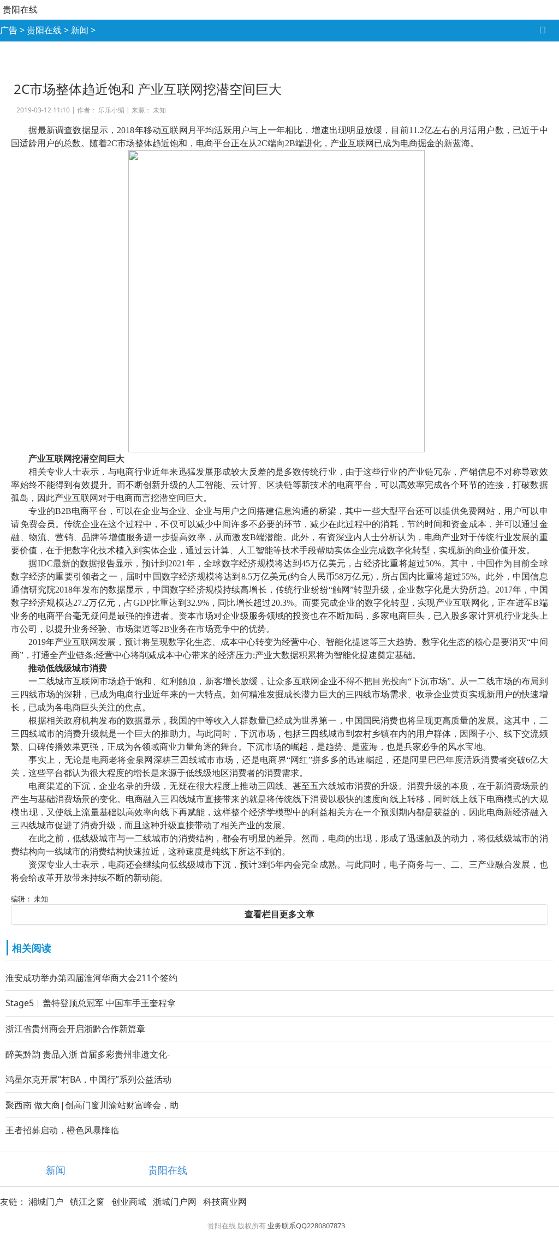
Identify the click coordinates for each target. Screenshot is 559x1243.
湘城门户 (45, 1202)
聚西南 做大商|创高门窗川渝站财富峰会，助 (92, 1105)
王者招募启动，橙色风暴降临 (62, 1130)
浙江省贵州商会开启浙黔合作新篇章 (75, 1029)
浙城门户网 (175, 1202)
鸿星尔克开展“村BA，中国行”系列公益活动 (88, 1079)
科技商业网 (225, 1202)
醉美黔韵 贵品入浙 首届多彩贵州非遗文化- (87, 1054)
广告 (8, 30)
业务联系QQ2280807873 (306, 1225)
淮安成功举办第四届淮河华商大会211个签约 (91, 978)
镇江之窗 (87, 1202)
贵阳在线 (20, 9)
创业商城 (128, 1202)
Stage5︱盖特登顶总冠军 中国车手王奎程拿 (90, 1003)
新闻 (79, 30)
